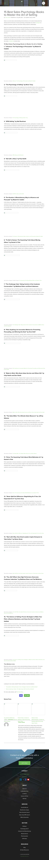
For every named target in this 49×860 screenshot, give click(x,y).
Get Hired (27, 695)
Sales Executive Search (24, 812)
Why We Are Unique (24, 810)
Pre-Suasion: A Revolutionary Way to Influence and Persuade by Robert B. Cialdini (28, 236)
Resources (24, 844)
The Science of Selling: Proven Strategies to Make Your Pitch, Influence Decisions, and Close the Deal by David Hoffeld (24, 660)
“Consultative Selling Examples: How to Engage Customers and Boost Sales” (22, 687)
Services (24, 804)
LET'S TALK (24, 763)
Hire (21, 695)
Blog (24, 847)
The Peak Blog (20, 692)
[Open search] (43, 3)
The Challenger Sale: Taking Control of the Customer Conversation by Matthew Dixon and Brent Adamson (24, 325)
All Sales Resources (24, 850)
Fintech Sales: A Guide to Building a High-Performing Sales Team (24, 719)
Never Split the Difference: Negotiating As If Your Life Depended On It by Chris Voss (28, 533)
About (5, 719)
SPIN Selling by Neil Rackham (18, 155)
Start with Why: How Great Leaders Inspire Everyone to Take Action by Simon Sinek (28, 573)
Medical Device (24, 833)
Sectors (24, 823)
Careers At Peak (24, 796)
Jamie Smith (8, 17)
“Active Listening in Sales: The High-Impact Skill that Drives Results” (20, 689)
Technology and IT (24, 828)
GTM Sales (24, 838)
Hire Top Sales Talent (24, 774)
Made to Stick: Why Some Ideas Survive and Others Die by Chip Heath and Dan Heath (28, 412)
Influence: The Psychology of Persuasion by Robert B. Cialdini (24, 81)
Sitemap (24, 798)
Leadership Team (24, 791)
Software (25, 826)
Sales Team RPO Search (24, 815)
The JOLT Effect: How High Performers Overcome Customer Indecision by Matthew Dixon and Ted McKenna (23, 612)
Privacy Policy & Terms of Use (25, 856)
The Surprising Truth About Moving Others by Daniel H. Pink (30, 280)
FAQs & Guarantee (24, 817)
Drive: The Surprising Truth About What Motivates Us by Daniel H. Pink (26, 492)
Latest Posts (10, 719)
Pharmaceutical (24, 836)
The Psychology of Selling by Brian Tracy (20, 117)
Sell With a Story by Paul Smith (18, 193)
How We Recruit (24, 807)
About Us (24, 788)
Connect (24, 771)
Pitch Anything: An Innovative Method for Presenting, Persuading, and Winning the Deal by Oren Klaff (24, 369)
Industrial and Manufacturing (24, 831)
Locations (24, 793)
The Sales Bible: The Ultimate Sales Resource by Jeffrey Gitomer (25, 453)
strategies (38, 22)
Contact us (11, 41)
